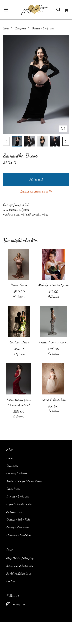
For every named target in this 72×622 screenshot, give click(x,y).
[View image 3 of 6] (42, 141)
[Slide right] (65, 141)
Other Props (13, 488)
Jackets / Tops (14, 512)
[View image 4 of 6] (55, 141)
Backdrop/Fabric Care (18, 573)
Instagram (19, 604)
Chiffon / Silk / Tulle (18, 519)
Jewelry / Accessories (17, 527)
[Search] (58, 9)
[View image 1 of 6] (17, 141)
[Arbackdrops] (33, 9)
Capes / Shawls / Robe (18, 504)
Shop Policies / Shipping (20, 558)
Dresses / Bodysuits (43, 28)
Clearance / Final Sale (18, 535)
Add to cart (36, 179)
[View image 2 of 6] (29, 141)
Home (6, 28)
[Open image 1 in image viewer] (36, 84)
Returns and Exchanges (19, 565)
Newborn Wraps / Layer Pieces (24, 481)
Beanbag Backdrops (17, 473)
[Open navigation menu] (6, 9)
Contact (10, 581)
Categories (20, 28)
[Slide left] (6, 141)
